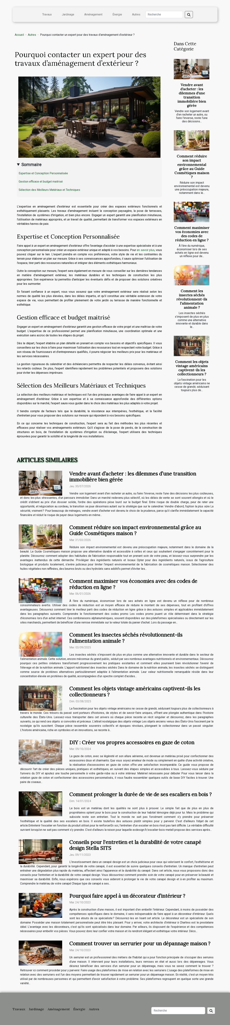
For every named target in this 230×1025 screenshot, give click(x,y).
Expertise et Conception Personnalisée (43, 173)
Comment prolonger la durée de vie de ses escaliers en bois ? (140, 794)
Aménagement (93, 14)
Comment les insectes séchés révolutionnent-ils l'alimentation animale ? (191, 299)
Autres (136, 14)
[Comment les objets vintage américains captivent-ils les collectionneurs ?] (191, 346)
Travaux (47, 14)
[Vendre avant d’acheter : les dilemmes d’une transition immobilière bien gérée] (191, 69)
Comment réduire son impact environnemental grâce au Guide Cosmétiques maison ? (191, 166)
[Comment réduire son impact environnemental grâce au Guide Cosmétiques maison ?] (191, 140)
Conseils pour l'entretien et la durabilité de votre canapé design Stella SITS (135, 845)
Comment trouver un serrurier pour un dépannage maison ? (139, 943)
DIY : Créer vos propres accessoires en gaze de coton (131, 742)
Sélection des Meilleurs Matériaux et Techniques (49, 190)
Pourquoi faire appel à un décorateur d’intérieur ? (127, 896)
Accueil (19, 34)
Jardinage (68, 14)
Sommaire (31, 164)
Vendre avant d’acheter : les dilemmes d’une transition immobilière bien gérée (192, 95)
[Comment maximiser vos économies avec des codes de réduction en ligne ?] (191, 212)
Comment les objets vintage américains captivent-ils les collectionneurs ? (191, 368)
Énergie (117, 14)
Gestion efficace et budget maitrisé (41, 181)
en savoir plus (145, 250)
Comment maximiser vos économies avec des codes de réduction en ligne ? (192, 233)
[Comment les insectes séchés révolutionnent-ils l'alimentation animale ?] (191, 275)
